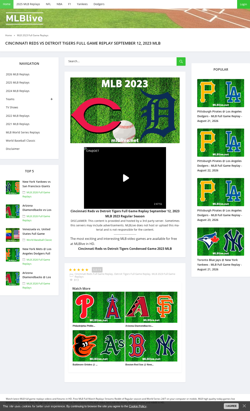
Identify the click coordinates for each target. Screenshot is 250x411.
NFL (48, 4)
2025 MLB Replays (28, 4)
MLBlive (24, 18)
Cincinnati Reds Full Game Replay (94, 274)
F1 (69, 4)
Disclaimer (13, 149)
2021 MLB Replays (17, 124)
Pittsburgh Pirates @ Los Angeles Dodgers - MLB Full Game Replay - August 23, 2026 (219, 215)
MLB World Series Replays (23, 132)
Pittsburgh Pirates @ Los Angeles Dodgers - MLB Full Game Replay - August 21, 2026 (219, 116)
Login (243, 4)
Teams (10, 99)
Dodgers (99, 4)
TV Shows (12, 107)
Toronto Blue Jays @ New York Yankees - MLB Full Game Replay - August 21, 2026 (219, 264)
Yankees (82, 4)
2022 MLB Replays (17, 116)
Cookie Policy (137, 406)
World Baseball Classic (20, 140)
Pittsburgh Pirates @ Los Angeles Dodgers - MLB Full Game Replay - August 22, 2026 (219, 165)
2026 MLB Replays (17, 74)
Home (7, 4)
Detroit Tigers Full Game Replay (132, 274)
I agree (231, 405)
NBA (59, 4)
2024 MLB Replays (17, 91)
